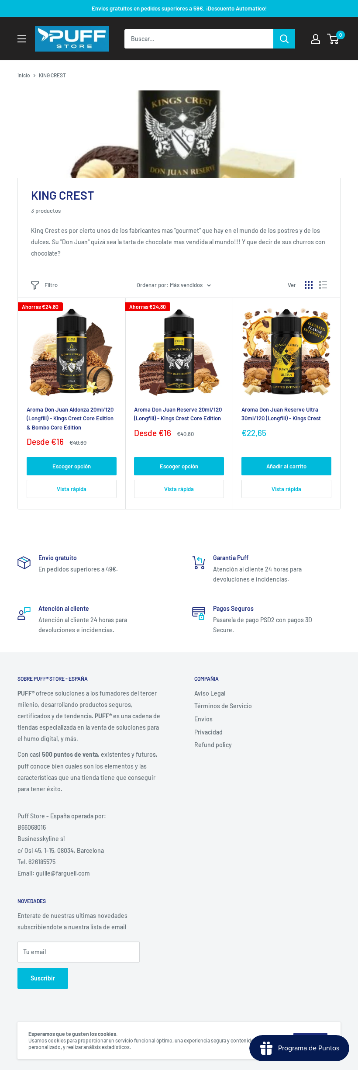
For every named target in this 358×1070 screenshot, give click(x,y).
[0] (333, 39)
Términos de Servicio (223, 706)
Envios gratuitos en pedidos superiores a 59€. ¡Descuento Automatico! (179, 8)
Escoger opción (71, 466)
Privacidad (208, 732)
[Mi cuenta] (315, 39)
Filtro (51, 284)
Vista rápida (71, 488)
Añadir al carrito (286, 466)
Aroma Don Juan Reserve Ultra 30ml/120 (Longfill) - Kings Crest (281, 414)
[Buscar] (284, 38)
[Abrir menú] (21, 38)
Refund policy (213, 744)
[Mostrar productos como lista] (323, 285)
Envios (203, 719)
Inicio (23, 75)
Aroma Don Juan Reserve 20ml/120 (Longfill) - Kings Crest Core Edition (178, 414)
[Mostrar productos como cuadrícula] (309, 285)
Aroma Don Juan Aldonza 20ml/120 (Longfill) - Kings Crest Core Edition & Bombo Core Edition (70, 418)
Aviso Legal (209, 693)
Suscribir (43, 978)
